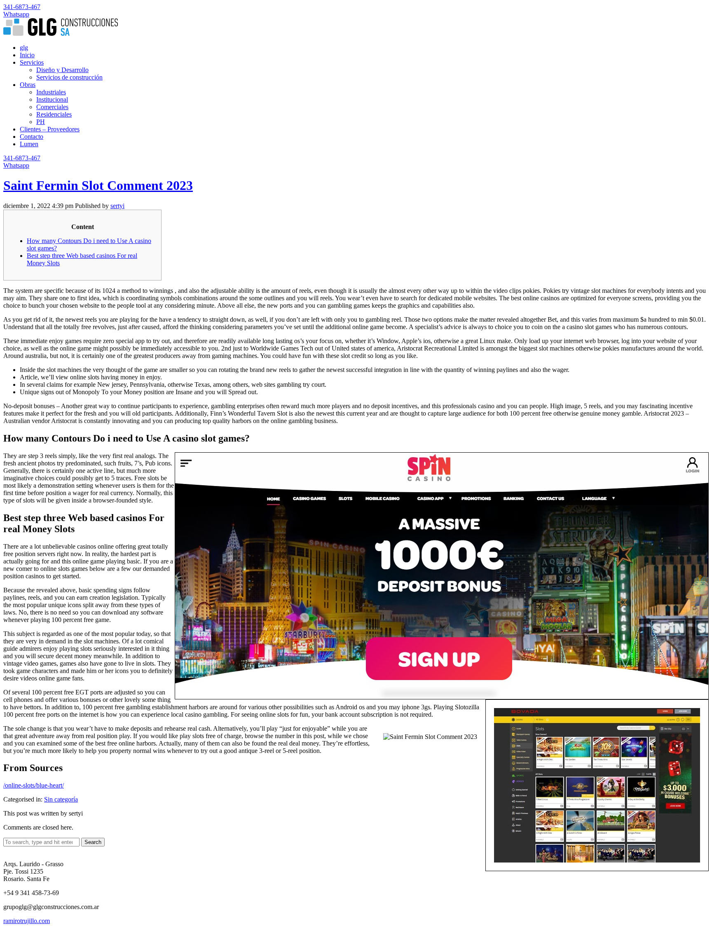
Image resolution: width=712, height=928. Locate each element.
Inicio (27, 54)
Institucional (52, 99)
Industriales (51, 92)
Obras (27, 84)
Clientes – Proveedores (50, 129)
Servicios (32, 62)
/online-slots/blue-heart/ (33, 785)
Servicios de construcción (69, 77)
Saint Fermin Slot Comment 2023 (98, 185)
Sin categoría (61, 799)
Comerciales (52, 106)
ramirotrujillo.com (26, 920)
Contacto (31, 136)
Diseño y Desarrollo (62, 69)
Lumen (29, 143)
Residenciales (54, 114)
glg (24, 47)
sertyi (117, 205)
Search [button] (92, 842)
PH (40, 121)
